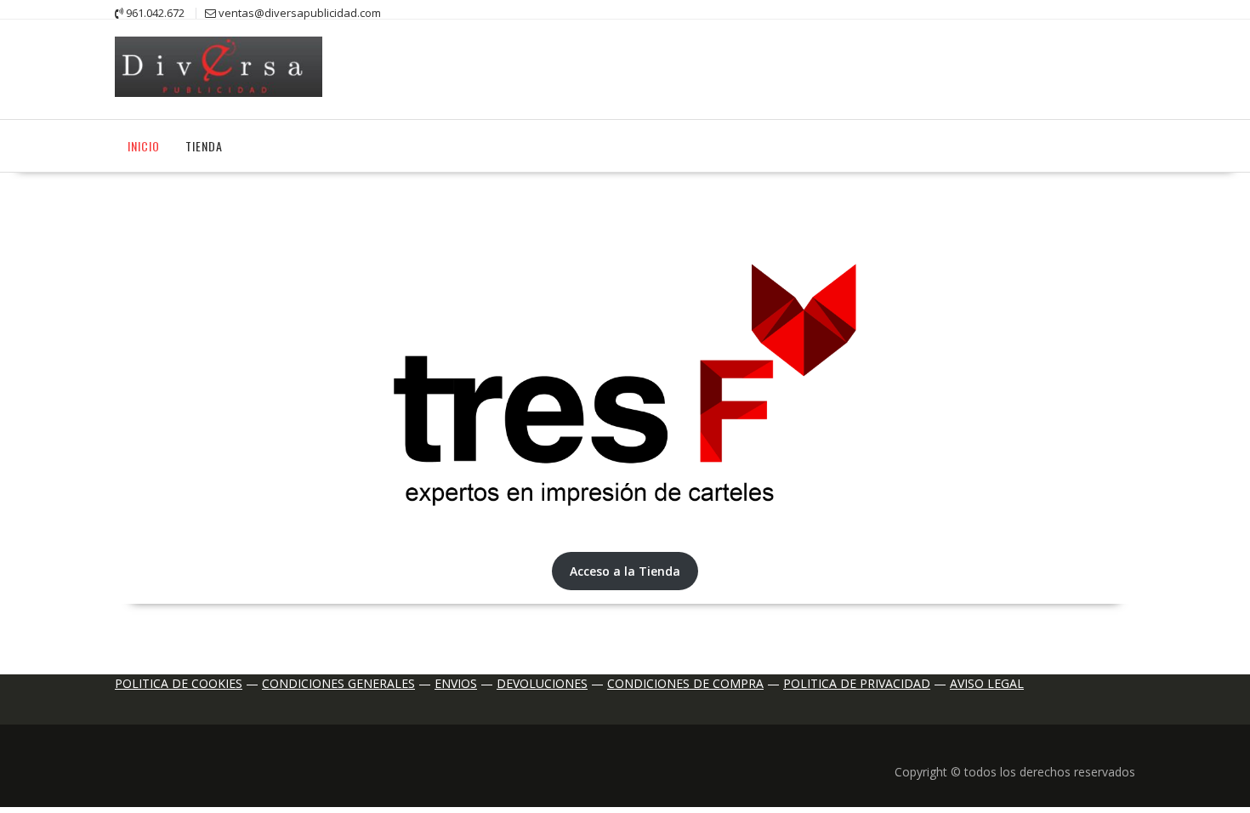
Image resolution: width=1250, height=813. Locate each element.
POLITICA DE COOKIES (178, 683)
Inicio (144, 146)
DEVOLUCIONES (542, 683)
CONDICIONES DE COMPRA (685, 683)
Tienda (204, 146)
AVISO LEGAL (987, 683)
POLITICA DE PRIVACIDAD (856, 683)
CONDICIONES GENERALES (338, 683)
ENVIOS (456, 683)
